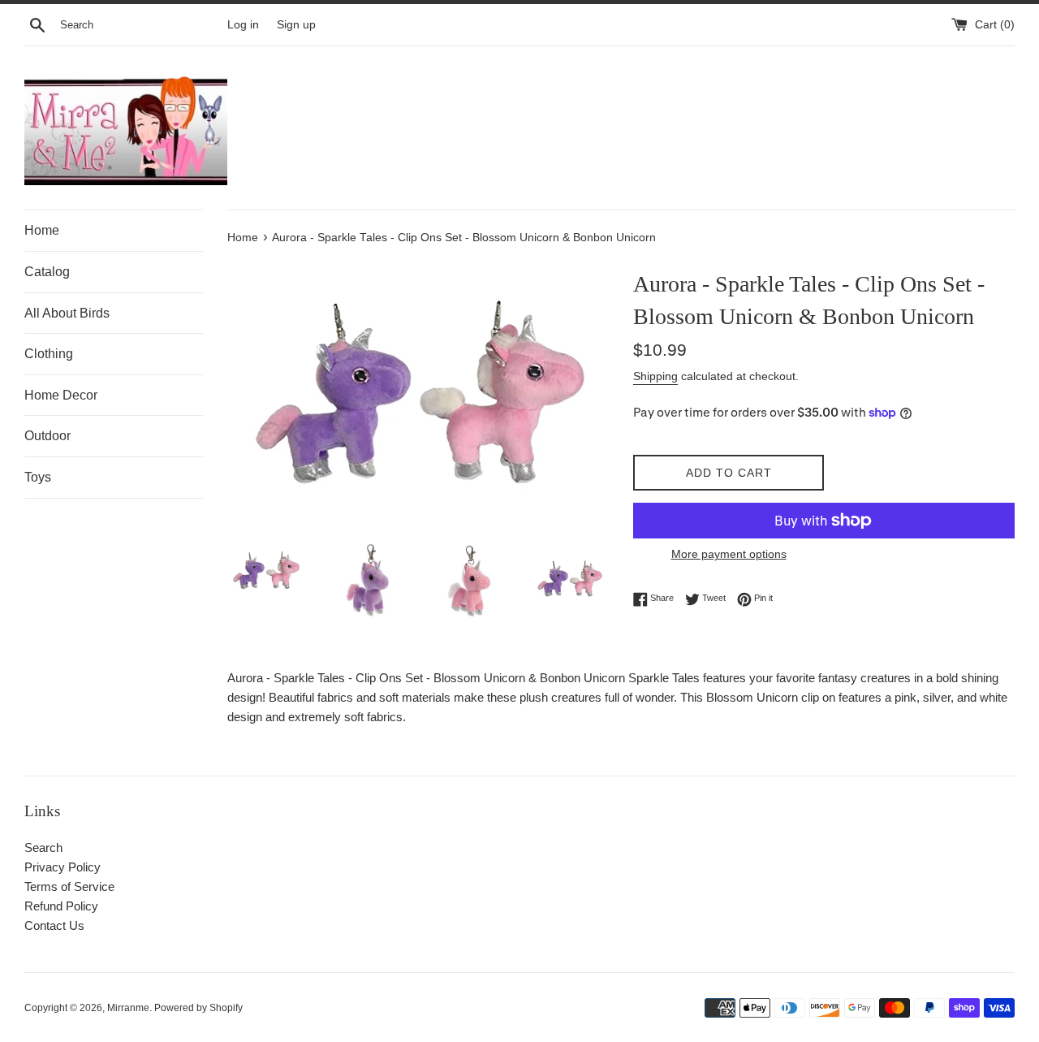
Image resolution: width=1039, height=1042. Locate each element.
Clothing (48, 354)
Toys (37, 477)
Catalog (47, 272)
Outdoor (47, 436)
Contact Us (54, 925)
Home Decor (60, 395)
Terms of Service (69, 886)
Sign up (296, 25)
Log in (243, 25)
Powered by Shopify (198, 1008)
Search (43, 847)
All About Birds (67, 313)
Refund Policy (61, 906)
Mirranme (128, 1008)
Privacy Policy (62, 867)
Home (41, 230)
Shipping (655, 376)
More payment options (729, 553)
